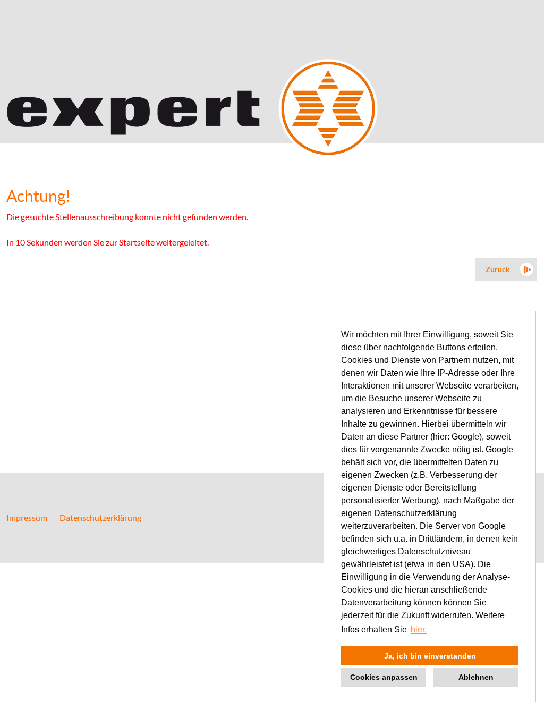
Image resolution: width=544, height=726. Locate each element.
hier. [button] (419, 629)
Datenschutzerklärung (100, 517)
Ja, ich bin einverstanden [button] (430, 656)
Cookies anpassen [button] (384, 677)
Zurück (498, 269)
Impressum (26, 517)
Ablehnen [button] (476, 677)
